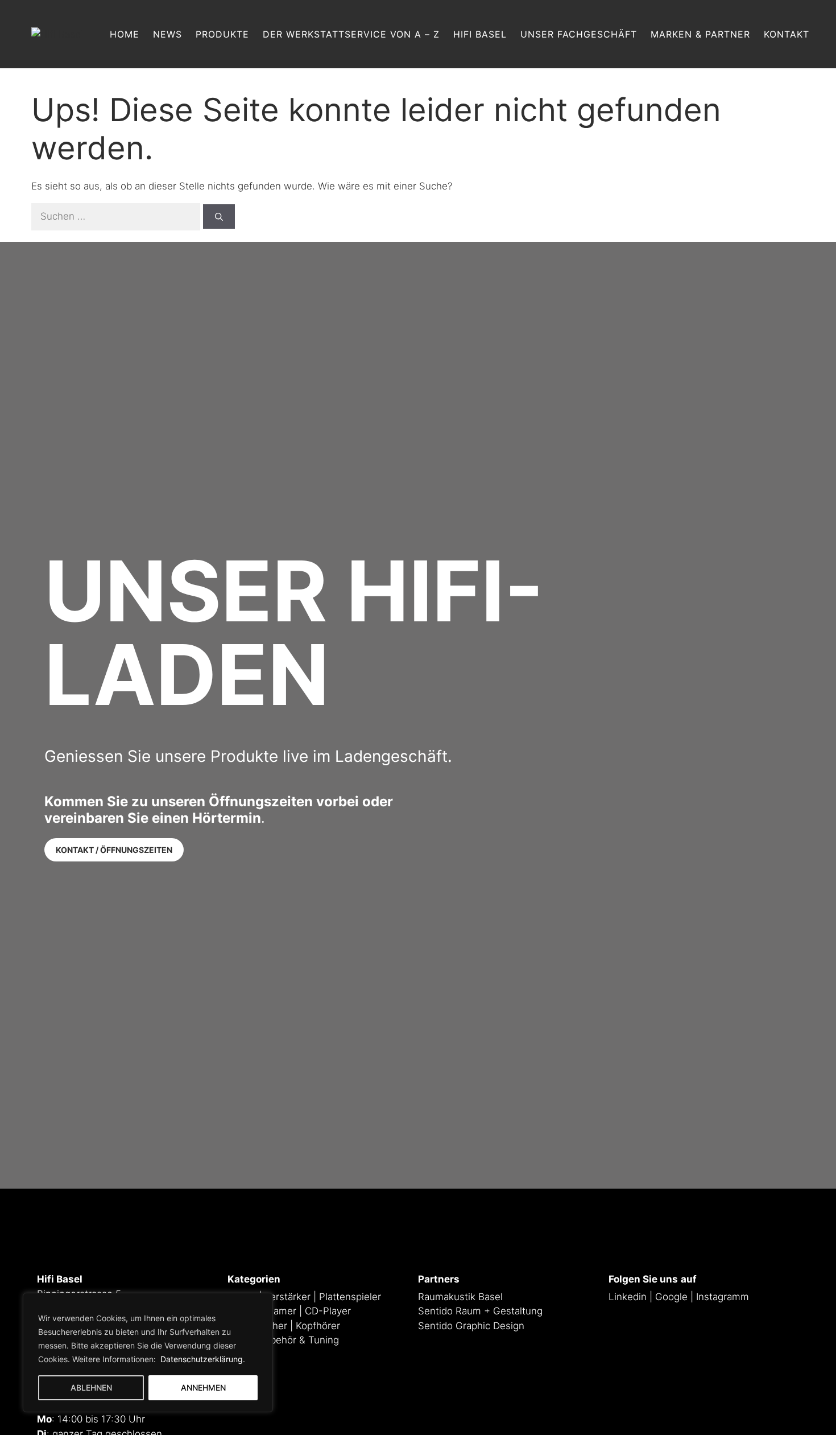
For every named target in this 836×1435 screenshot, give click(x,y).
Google (671, 1296)
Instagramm (722, 1296)
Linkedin (628, 1296)
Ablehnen (91, 1387)
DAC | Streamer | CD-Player (289, 1311)
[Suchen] (219, 216)
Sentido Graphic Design (471, 1325)
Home (124, 34)
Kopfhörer (318, 1325)
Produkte (222, 34)
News (167, 34)
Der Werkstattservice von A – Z (351, 34)
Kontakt (786, 34)
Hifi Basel (480, 34)
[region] (148, 1352)
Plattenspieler (350, 1296)
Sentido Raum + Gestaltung (480, 1311)
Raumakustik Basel (460, 1296)
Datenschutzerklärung (200, 1359)
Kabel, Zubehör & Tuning (283, 1340)
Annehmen (203, 1387)
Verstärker (287, 1296)
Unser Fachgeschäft (578, 34)
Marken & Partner (700, 34)
